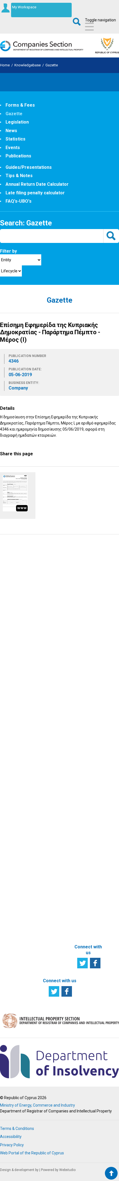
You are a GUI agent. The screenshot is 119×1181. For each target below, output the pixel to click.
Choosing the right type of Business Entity (18, 804)
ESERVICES (51, 841)
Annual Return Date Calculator (37, 184)
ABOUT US (85, 825)
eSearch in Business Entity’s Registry (51, 856)
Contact (84, 858)
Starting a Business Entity (15, 731)
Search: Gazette (26, 223)
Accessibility (11, 1136)
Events (13, 147)
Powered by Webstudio (58, 1170)
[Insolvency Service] (59, 1077)
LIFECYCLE (15, 703)
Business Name (15, 833)
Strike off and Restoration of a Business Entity (55, 818)
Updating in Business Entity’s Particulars (52, 734)
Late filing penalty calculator (35, 192)
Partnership (17, 824)
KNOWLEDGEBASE (94, 703)
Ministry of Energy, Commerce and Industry (37, 1105)
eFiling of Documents (52, 871)
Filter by (8, 251)
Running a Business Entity (15, 747)
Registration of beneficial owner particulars (53, 898)
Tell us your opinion (59, 671)
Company (15, 818)
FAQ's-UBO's (19, 201)
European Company (15, 844)
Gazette (51, 65)
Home (5, 65)
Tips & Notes (19, 175)
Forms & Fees (20, 105)
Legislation (17, 122)
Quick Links (87, 765)
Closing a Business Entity (15, 762)
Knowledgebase (27, 65)
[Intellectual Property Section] (59, 1028)
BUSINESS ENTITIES (15, 786)
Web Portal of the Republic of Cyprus (32, 1153)
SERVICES (49, 703)
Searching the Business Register (19, 716)
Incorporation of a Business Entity (54, 716)
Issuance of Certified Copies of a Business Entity (52, 796)
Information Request (59, 560)
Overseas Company (15, 855)
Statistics (15, 139)
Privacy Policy (12, 1145)
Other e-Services (49, 882)
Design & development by (19, 1170)
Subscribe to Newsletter (59, 597)
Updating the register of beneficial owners (53, 754)
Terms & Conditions (17, 1128)
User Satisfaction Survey (59, 634)
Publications (18, 156)
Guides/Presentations (29, 167)
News (11, 130)
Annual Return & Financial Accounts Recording (55, 774)
